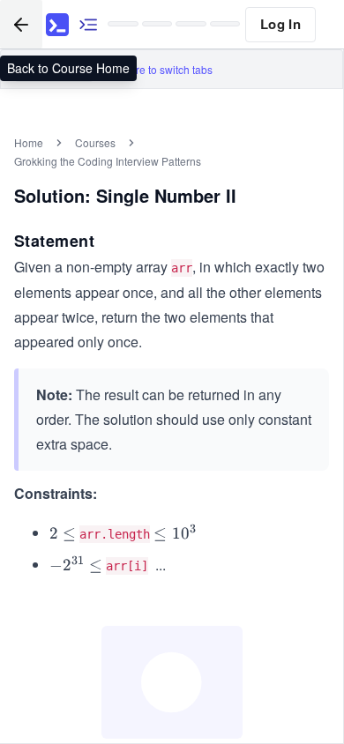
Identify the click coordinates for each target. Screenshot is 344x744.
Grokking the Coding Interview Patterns (107, 160)
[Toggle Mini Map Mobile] (88, 24)
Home (28, 142)
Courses (95, 142)
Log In (280, 23)
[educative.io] (57, 24)
